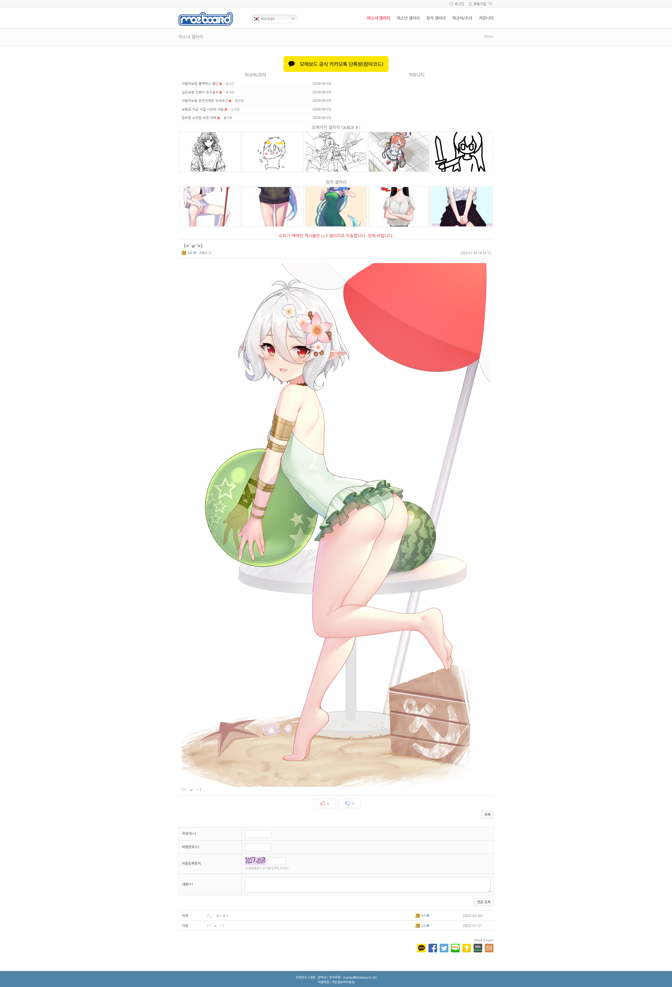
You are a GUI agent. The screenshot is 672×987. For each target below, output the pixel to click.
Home (489, 36)
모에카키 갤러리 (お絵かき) (336, 127)
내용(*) (187, 884)
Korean (267, 18)
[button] (184, 252)
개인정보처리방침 (343, 982)
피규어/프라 (462, 18)
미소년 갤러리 (408, 18)
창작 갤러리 (436, 18)
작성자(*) (189, 833)
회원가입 (480, 4)
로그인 (459, 4)
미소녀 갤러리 (378, 18)
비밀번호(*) (190, 847)
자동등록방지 (191, 863)
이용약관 (323, 982)
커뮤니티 (486, 18)
